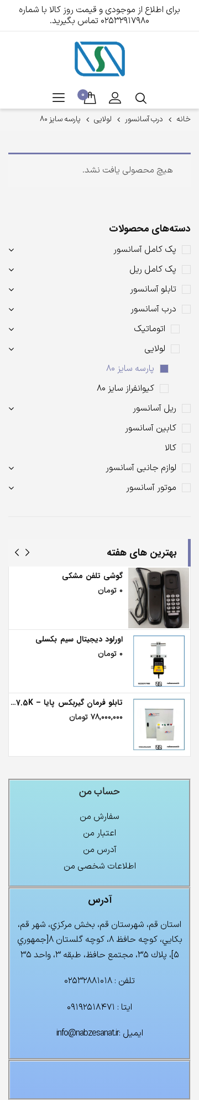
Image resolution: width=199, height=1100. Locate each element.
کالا (170, 448)
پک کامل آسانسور (144, 249)
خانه (183, 119)
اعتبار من (99, 833)
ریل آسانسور (154, 408)
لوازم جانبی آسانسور (141, 467)
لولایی (103, 119)
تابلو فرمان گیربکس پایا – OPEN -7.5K (66, 702)
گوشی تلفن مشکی (92, 575)
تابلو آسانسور (153, 289)
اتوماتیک (149, 329)
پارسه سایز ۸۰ (130, 368)
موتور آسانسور (151, 487)
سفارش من (99, 816)
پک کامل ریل (152, 269)
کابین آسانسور (150, 428)
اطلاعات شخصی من (100, 866)
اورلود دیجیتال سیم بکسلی (79, 639)
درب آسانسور (144, 119)
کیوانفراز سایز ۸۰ (125, 388)
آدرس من (100, 849)
